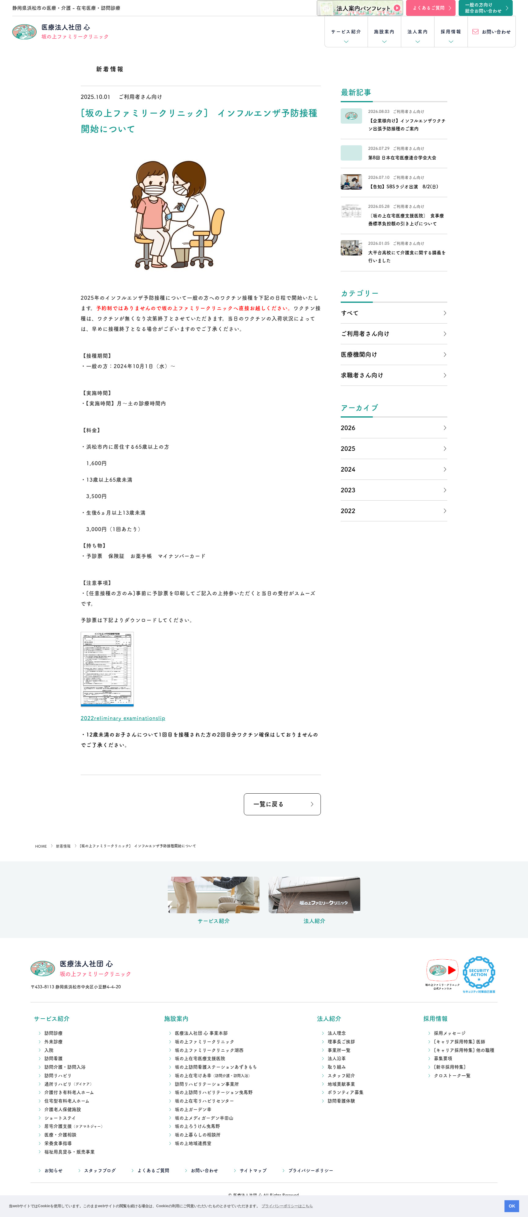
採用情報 (451, 31)
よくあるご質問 (153, 1170)
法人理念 (337, 1033)
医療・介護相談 (60, 1134)
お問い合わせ (204, 1170)
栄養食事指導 (58, 1143)
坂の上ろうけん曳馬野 (197, 1126)
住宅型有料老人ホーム (67, 1101)
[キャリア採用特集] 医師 (459, 1041)
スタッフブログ (100, 1170)
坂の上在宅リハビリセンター (204, 1101)
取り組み (337, 1067)
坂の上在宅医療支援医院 (200, 1058)
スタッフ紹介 (341, 1075)
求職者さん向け (362, 375)
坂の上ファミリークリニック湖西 (209, 1050)
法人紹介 (329, 1019)
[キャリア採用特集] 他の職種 (464, 1050)
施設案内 (384, 31)
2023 (348, 490)
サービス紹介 (346, 31)
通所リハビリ (69, 1084)
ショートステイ (60, 1118)
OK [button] (512, 1206)
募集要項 (443, 1058)
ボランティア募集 (346, 1092)
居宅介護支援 (74, 1126)
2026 (348, 428)
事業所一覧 (339, 1050)
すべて (350, 313)
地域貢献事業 (341, 1084)
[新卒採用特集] (450, 1067)
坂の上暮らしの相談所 (198, 1134)
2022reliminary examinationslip (123, 718)
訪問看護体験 (341, 1101)
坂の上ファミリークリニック (204, 1041)
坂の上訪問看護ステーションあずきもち (216, 1067)
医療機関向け (359, 354)
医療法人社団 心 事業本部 (201, 1033)
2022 (348, 511)
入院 (48, 1050)
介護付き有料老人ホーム (69, 1092)
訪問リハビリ (58, 1075)
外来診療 (53, 1041)
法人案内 (417, 31)
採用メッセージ (450, 1033)
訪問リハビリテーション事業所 (207, 1084)
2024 (348, 469)
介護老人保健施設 (62, 1109)
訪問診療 (53, 1033)
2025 (348, 448)
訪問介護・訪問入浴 (65, 1067)
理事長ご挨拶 (341, 1041)
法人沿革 (337, 1058)
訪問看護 (53, 1058)
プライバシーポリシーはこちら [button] (287, 1206)
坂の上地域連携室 (193, 1143)
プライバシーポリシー (310, 1170)
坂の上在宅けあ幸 (213, 1075)
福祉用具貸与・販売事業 (69, 1152)
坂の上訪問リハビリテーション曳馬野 (214, 1092)
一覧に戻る (268, 804)
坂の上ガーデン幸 (193, 1109)
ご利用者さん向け (365, 334)
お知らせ (53, 1170)
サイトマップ (253, 1170)
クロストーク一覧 (452, 1075)
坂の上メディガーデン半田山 (204, 1118)
